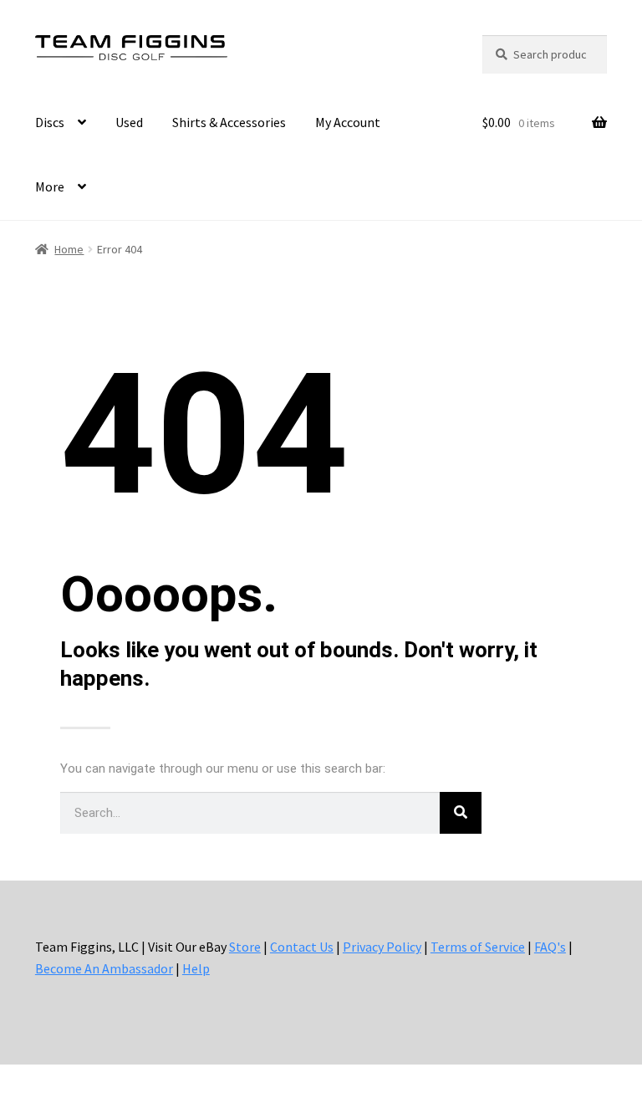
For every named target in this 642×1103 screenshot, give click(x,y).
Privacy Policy (382, 946)
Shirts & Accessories (229, 122)
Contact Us (302, 946)
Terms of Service (478, 946)
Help (196, 968)
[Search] (461, 813)
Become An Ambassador (104, 968)
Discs (49, 122)
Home (69, 249)
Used (129, 122)
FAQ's (550, 946)
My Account (347, 122)
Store (245, 946)
